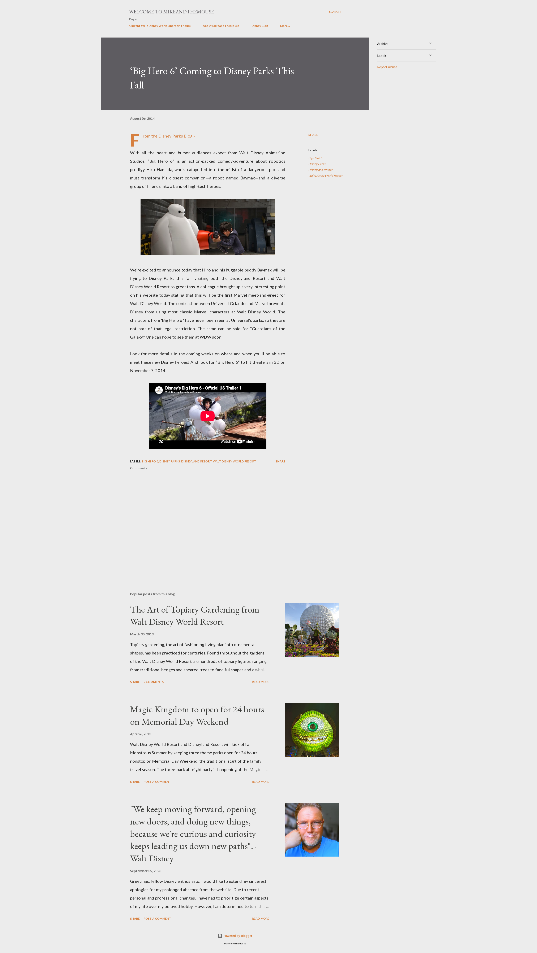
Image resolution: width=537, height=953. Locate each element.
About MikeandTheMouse (221, 25)
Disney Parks (316, 164)
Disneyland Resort (320, 169)
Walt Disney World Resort (325, 175)
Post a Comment (157, 781)
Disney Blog (260, 25)
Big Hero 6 (315, 158)
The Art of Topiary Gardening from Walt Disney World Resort (194, 615)
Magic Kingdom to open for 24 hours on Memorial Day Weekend (197, 715)
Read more (260, 682)
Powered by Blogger (237, 936)
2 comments (153, 682)
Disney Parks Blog (175, 135)
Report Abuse (387, 67)
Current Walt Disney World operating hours (160, 25)
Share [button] (313, 134)
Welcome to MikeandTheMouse (171, 11)
